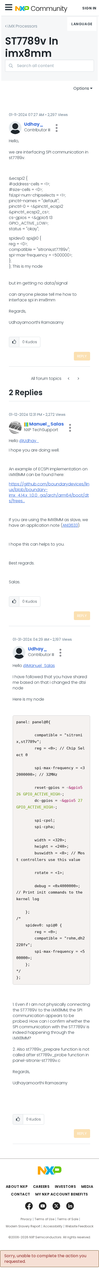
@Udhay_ (29, 441)
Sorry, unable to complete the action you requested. (45, 1258)
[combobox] (49, 66)
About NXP (17, 1186)
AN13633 (70, 525)
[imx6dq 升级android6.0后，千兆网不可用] (77, 378)
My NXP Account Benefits (61, 1194)
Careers (41, 1186)
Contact (20, 1194)
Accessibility (52, 1226)
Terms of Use (44, 1219)
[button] (56, 128)
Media (87, 1186)
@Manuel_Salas (39, 665)
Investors (65, 1186)
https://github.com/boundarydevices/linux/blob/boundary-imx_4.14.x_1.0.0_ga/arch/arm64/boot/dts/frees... (49, 492)
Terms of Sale (67, 1219)
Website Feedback (79, 1226)
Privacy (26, 1219)
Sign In (89, 8)
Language (81, 24)
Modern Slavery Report (23, 1226)
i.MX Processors (22, 26)
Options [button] (81, 88)
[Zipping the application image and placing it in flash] (69, 378)
